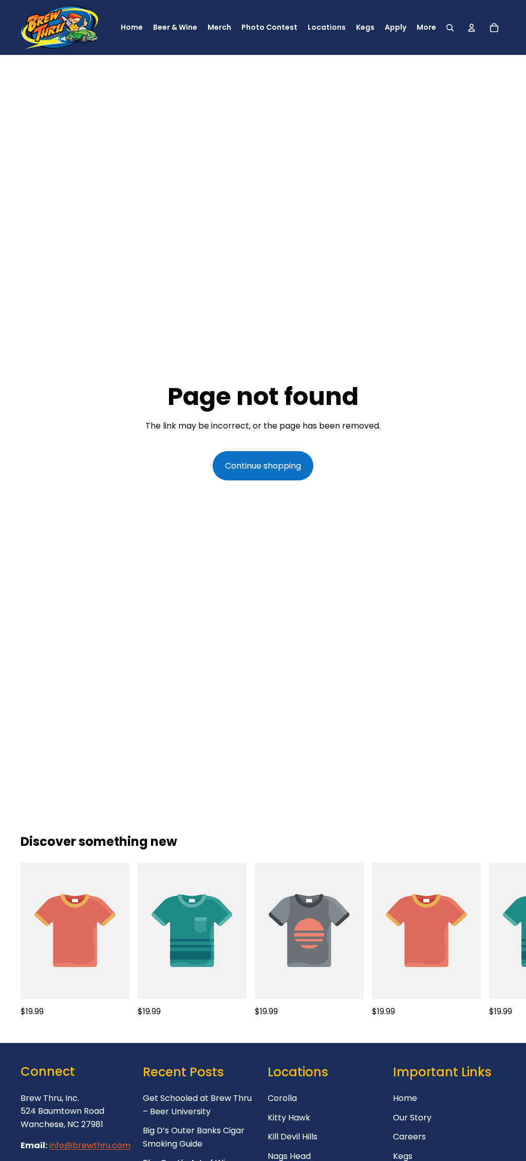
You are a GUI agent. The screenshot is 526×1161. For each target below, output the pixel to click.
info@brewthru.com (89, 1145)
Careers (409, 1137)
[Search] (450, 27)
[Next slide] (494, 941)
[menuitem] (426, 27)
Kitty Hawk (289, 1118)
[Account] (471, 27)
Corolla (282, 1098)
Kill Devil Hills (292, 1137)
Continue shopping (263, 466)
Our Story (412, 1118)
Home (405, 1098)
